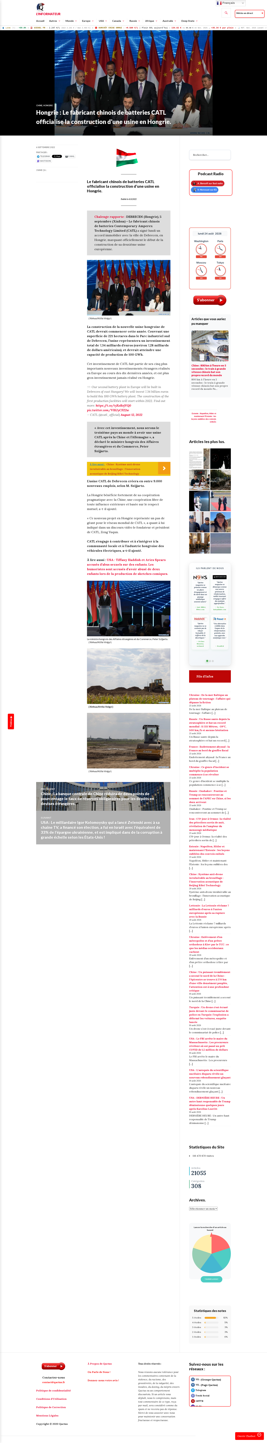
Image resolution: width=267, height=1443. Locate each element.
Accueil (40, 20)
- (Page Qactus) (205, 1385)
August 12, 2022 (131, 415)
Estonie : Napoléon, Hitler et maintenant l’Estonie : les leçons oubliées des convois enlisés (209, 850)
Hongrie (48, 105)
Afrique (149, 20)
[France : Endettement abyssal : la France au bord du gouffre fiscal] (199, 480)
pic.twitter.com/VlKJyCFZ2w (108, 410)
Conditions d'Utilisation (51, 1398)
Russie (133, 20)
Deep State (187, 20)
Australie (168, 20)
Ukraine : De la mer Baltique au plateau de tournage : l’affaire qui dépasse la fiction (209, 698)
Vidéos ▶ (11, 721)
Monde (70, 20)
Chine (39, 105)
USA (101, 20)
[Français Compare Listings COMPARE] (133, 1442)
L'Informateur (48, 14)
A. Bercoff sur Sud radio (210, 183)
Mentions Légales (47, 1415)
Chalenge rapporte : (110, 217)
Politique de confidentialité (53, 1390)
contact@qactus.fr (53, 1382)
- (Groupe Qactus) (206, 1379)
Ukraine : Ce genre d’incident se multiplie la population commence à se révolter (209, 770)
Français (228, 2)
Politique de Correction (51, 1407)
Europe (86, 20)
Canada (116, 20)
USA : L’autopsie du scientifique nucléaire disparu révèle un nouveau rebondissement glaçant (210, 1074)
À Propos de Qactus (100, 1363)
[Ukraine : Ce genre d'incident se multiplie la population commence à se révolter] (199, 458)
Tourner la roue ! (211, 1279)
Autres (53, 20)
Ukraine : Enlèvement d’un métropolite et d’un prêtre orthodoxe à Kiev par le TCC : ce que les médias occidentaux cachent (209, 944)
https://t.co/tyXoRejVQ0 (113, 405)
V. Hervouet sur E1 (207, 189)
